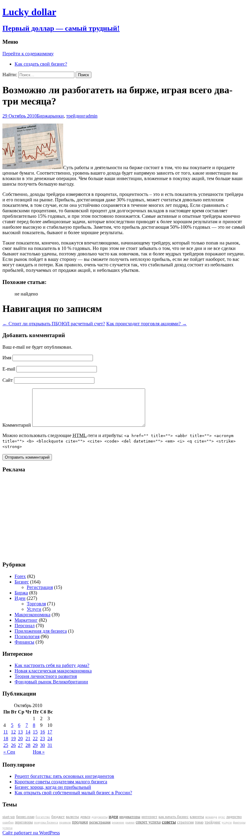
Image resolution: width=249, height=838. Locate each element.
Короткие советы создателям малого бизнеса (61, 781)
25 (5, 745)
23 (42, 738)
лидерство (234, 817)
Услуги (34, 609)
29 (35, 745)
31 (49, 745)
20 (20, 738)
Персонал (25, 625)
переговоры (24, 822)
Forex (20, 576)
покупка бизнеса (46, 822)
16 (42, 731)
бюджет (58, 817)
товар (199, 822)
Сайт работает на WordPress (31, 832)
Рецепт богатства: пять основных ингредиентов (64, 776)
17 (49, 731)
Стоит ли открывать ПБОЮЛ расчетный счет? (53, 323)
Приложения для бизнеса (41, 631)
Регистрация (40, 587)
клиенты (197, 817)
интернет (149, 816)
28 (28, 745)
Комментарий (16, 425)
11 (5, 731)
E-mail (8, 368)
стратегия (185, 822)
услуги (227, 822)
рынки (57, 115)
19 (13, 738)
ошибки (8, 822)
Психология (27, 636)
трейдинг (76, 115)
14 (28, 731)
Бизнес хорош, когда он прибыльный (53, 787)
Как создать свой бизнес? (41, 64)
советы (169, 821)
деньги (85, 817)
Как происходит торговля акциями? (146, 323)
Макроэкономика (32, 614)
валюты (72, 817)
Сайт (7, 380)
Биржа (43, 115)
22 (35, 738)
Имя (6, 357)
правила (65, 822)
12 (13, 731)
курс (221, 817)
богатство (43, 817)
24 (49, 738)
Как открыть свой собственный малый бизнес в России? (73, 792)
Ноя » (39, 751)
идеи (113, 816)
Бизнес (22, 581)
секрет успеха (148, 822)
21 (28, 738)
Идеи (20, 598)
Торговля (36, 603)
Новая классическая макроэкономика (53, 670)
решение (118, 822)
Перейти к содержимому (28, 53)
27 (20, 745)
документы (99, 817)
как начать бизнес (174, 817)
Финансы (24, 642)
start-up (8, 817)
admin (91, 115)
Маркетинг (26, 620)
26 (13, 745)
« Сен (9, 751)
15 (35, 731)
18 (5, 738)
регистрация (100, 822)
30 (42, 745)
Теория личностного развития (46, 676)
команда (211, 817)
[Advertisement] (40, 517)
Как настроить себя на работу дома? (52, 665)
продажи (80, 821)
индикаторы (129, 816)
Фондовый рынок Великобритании (51, 681)
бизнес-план (25, 817)
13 (20, 731)
